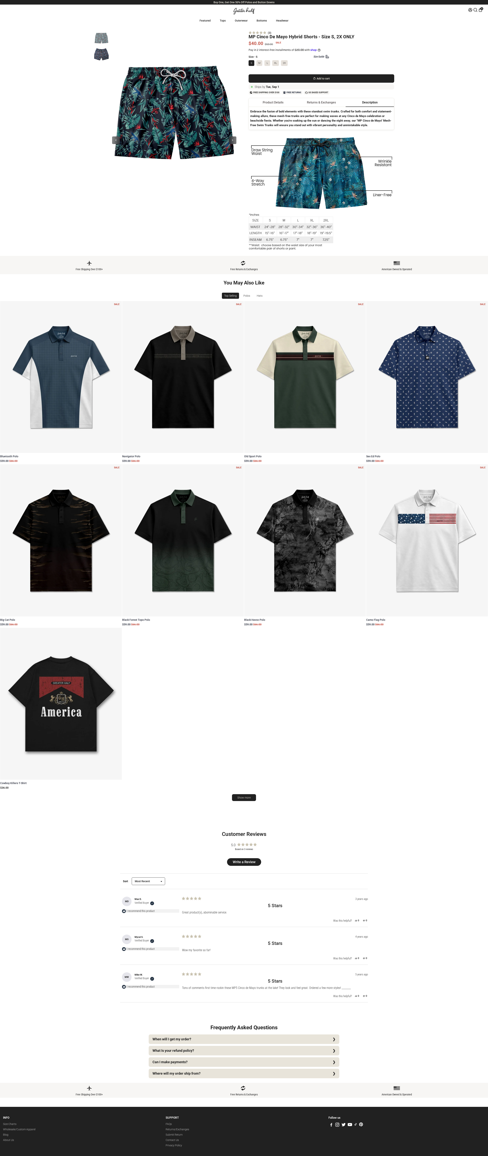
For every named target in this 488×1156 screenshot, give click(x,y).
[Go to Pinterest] (361, 1125)
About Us (8, 1140)
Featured (205, 20)
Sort (126, 881)
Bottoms (262, 20)
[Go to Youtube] (350, 1125)
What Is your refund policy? (173, 1051)
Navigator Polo (131, 456)
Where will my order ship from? (176, 1073)
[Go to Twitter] (343, 1125)
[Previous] (116, 140)
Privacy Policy (174, 1145)
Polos (246, 295)
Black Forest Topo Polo (136, 619)
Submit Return (174, 1134)
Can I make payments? (170, 1062)
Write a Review (245, 863)
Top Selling (230, 295)
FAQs (169, 1124)
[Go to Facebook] (331, 1125)
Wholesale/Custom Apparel (19, 1129)
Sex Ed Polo (373, 456)
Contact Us (172, 1140)
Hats (259, 295)
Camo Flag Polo (375, 619)
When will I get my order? (171, 1039)
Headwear (282, 20)
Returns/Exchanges (177, 1129)
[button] (260, 32)
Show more (244, 797)
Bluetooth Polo (9, 456)
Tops (223, 20)
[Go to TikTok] (356, 1125)
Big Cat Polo (7, 619)
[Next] (232, 140)
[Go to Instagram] (337, 1125)
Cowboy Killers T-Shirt (13, 783)
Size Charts (9, 1124)
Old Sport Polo (253, 456)
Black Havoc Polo (254, 619)
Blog (5, 1134)
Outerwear (241, 20)
